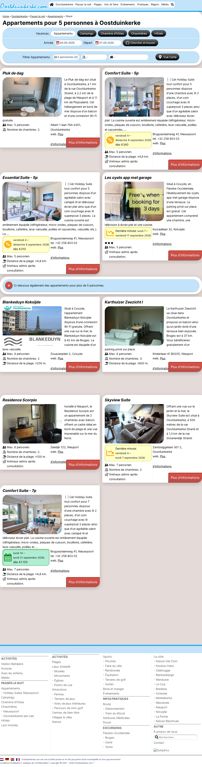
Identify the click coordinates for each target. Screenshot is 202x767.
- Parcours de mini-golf (67, 708)
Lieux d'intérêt (61, 666)
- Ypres (108, 746)
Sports (107, 656)
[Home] (51, 4)
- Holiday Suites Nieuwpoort (20, 692)
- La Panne (161, 716)
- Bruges (108, 737)
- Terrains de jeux (63, 698)
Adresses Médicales (116, 718)
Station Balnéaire (12, 664)
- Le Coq (159, 684)
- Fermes (58, 694)
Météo (165, 4)
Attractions (59, 689)
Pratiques (143, 4)
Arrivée (49, 42)
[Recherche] (172, 4)
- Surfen (108, 684)
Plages (98, 4)
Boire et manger (113, 689)
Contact (159, 742)
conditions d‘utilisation (10, 763)
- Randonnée (111, 670)
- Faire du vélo (112, 666)
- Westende (161, 702)
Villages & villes (62, 717)
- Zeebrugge (162, 670)
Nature (56, 721)
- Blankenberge (164, 675)
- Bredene (160, 689)
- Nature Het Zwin (165, 661)
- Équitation (110, 675)
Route (107, 704)
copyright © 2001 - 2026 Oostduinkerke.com (71, 763)
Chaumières (139, 33)
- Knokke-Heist (164, 666)
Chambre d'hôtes (112, 33)
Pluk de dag (13, 73)
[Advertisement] (101, 383)
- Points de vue (62, 685)
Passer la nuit (83, 4)
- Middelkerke (163, 698)
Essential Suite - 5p (20, 177)
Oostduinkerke (64, 4)
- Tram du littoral (114, 713)
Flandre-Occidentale (116, 733)
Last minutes (9, 725)
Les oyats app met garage (128, 177)
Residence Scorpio (20, 400)
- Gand (107, 742)
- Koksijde (160, 711)
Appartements (63, 33)
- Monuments (61, 675)
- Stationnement (113, 708)
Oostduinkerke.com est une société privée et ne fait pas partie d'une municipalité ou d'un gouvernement (71, 759)
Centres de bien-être (65, 712)
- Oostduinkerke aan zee (17, 716)
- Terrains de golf (114, 679)
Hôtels (158, 33)
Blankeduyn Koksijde (22, 302)
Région (155, 4)
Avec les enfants (12, 673)
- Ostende (160, 693)
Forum (107, 722)
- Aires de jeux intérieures (69, 703)
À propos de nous (166, 731)
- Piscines (109, 661)
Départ (88, 42)
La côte (159, 656)
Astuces (6, 668)
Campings (87, 33)
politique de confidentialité (35, 763)
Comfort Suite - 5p (122, 73)
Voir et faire (111, 4)
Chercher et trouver (143, 42)
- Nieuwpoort (10, 711)
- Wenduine (161, 679)
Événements (128, 4)
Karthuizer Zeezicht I (124, 302)
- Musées (58, 671)
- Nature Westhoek (166, 721)
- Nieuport (160, 707)
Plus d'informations (83, 142)
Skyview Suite (117, 400)
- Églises (58, 680)
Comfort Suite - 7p (19, 490)
